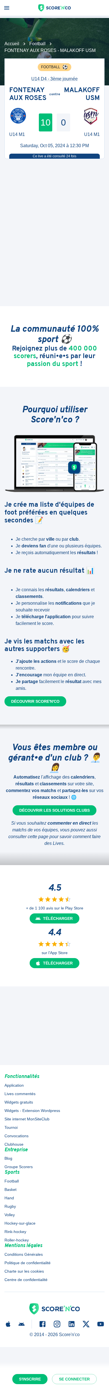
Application (14, 1085)
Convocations (16, 1136)
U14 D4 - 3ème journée (54, 78)
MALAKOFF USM (82, 94)
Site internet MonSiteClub (26, 1119)
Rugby (10, 1206)
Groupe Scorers (18, 1166)
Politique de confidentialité (27, 1263)
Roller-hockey (16, 1240)
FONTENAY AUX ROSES (27, 94)
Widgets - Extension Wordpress (32, 1110)
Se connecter (74, 1379)
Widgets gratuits (18, 1102)
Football (37, 43)
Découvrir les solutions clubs (54, 810)
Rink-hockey (15, 1231)
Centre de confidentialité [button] (26, 1279)
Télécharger (58, 918)
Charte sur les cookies (24, 1271)
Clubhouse (13, 1144)
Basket (10, 1189)
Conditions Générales (23, 1254)
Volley (9, 1215)
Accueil (11, 43)
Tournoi (11, 1127)
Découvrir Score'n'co (35, 701)
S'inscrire (30, 1379)
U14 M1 (17, 134)
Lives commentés (19, 1093)
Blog (8, 1158)
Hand (9, 1198)
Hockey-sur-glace (19, 1223)
